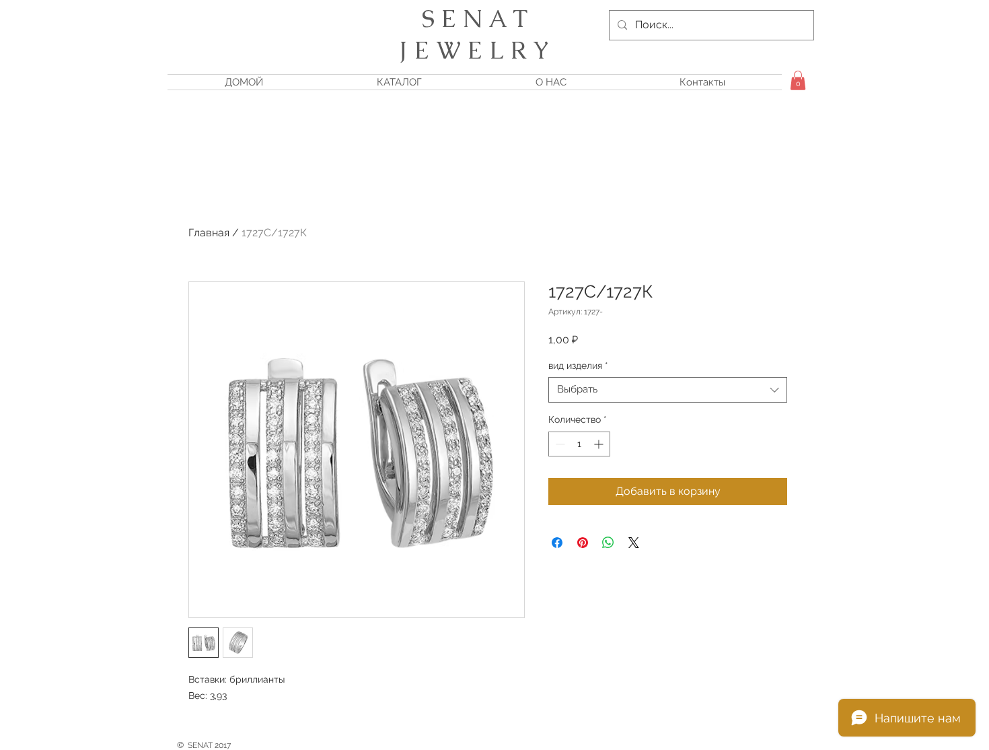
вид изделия (578, 365)
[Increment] (599, 444)
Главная (208, 232)
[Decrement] (558, 444)
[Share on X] (634, 543)
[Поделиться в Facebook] (557, 543)
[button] (798, 80)
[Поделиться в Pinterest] (583, 543)
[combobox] (667, 390)
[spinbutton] (579, 444)
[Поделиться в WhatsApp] (608, 543)
